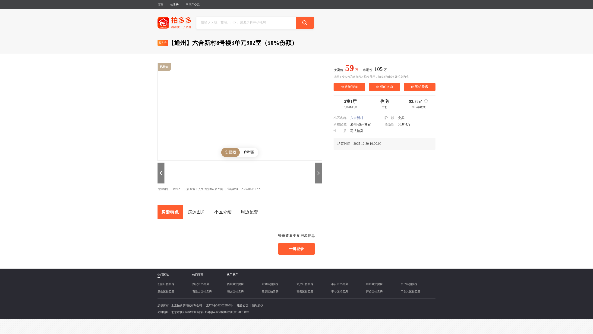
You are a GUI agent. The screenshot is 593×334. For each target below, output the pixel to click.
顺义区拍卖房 (235, 291)
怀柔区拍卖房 (374, 291)
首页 (160, 4)
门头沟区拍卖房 (410, 291)
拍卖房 (174, 4)
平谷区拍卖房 (339, 291)
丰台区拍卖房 (339, 284)
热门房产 (232, 274)
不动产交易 (193, 4)
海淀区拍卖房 (200, 284)
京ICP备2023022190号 (219, 305)
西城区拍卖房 (235, 284)
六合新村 (356, 118)
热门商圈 (197, 274)
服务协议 (242, 305)
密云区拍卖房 (304, 291)
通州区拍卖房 (374, 284)
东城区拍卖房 (270, 284)
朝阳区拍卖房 (166, 284)
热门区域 (163, 274)
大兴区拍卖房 (304, 284)
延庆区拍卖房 (270, 291)
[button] (161, 173)
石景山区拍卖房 (202, 291)
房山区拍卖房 (166, 291)
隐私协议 (257, 305)
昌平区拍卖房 (409, 284)
